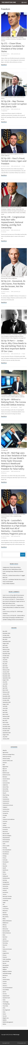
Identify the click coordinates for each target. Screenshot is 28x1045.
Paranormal (5, 941)
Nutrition (5, 937)
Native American (7, 933)
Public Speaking (6, 959)
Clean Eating (6, 795)
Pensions (5, 945)
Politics (3, 98)
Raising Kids (6, 965)
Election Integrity (7, 835)
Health (14, 97)
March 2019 (5, 722)
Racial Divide (6, 961)
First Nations (6, 851)
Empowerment (15, 276)
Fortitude (9, 211)
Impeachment (20, 211)
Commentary (8, 334)
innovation (22, 514)
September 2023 (6, 641)
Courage (5, 815)
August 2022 (6, 657)
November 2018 (6, 728)
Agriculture (5, 752)
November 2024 (6, 633)
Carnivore (5, 781)
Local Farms (6, 908)
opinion (4, 939)
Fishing (4, 856)
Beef (4, 764)
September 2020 (6, 702)
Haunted (5, 866)
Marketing (5, 914)
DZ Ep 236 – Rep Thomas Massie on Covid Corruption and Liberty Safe (14, 104)
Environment (17, 514)
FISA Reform (6, 854)
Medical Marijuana (7, 920)
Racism (4, 963)
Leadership (9, 212)
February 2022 (6, 669)
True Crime (5, 1006)
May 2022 (5, 663)
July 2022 (5, 659)
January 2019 (6, 724)
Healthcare (7, 155)
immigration (6, 882)
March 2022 (5, 667)
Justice (4, 894)
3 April (20, 407)
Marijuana (5, 910)
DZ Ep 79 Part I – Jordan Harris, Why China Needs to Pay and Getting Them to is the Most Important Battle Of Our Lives (13, 346)
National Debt (4, 278)
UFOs (4, 1008)
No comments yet (16, 53)
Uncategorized (22, 338)
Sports (4, 991)
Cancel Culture (12, 207)
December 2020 (6, 696)
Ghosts (4, 864)
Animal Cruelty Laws (8, 760)
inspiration (5, 888)
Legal (4, 902)
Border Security (6, 774)
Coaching (5, 797)
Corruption (7, 39)
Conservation (11, 514)
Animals (5, 762)
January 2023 (6, 651)
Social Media (23, 212)
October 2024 (6, 635)
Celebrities (5, 785)
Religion (5, 969)
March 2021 (5, 690)
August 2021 (6, 680)
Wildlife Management (8, 1022)
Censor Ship (5, 787)
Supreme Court (6, 997)
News (4, 935)
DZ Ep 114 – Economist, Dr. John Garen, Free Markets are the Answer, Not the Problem (13, 285)
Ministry (5, 926)
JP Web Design (15, 1034)
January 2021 (6, 694)
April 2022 (5, 665)
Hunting (5, 880)
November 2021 (6, 676)
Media (14, 212)
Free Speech (18, 39)
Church (4, 793)
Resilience (5, 975)
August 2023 (6, 643)
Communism (15, 334)
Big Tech (5, 770)
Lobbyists (5, 906)
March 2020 (5, 714)
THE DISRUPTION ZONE (9, 2)
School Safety (6, 979)
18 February (4, 473)
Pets (4, 947)
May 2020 (5, 710)
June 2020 (5, 708)
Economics (13, 39)
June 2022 (5, 661)
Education (9, 276)
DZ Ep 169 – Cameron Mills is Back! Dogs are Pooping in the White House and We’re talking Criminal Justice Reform (14, 617)
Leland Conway (5, 53)
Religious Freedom (7, 971)
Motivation (5, 929)
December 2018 (6, 726)
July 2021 (5, 682)
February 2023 (6, 649)
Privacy (4, 955)
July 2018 (5, 736)
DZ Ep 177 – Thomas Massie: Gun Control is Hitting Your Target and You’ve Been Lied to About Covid (14, 601)
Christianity (3, 209)
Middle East (17, 336)
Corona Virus (4, 97)
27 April (23, 353)
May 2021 (5, 686)
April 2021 (5, 688)
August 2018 (6, 734)
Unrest (2, 214)
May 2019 (5, 720)
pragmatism (14, 278)
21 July (23, 166)
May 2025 (5, 631)
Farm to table (6, 845)
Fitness (4, 858)
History (4, 874)
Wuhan (4, 1024)
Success (5, 993)
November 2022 (6, 653)
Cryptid (4, 823)
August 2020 (6, 704)
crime (2, 448)
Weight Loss (6, 1018)
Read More (4, 64)
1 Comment (14, 407)
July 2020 (5, 706)
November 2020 (6, 698)
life (3, 904)
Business (3, 334)
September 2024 (6, 637)
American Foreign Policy (6, 37)
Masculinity (5, 916)
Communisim (6, 801)
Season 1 (5, 985)
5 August (3, 293)
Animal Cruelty (6, 758)
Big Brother (15, 37)
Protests (17, 212)
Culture (17, 209)
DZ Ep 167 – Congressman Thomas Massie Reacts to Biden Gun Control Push (13, 607)
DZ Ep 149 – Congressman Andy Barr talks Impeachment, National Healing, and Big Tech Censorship (13, 222)
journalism (5, 892)
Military (21, 336)
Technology (3, 517)
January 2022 (6, 672)
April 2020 (5, 712)
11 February (4, 537)
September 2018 (6, 732)
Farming (5, 847)
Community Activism (8, 805)
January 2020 (6, 718)
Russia (4, 977)
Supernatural (6, 995)
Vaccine (5, 1016)
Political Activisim (20, 97)
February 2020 (6, 716)
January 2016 (6, 738)
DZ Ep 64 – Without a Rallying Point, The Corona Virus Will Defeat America (13, 402)
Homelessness (6, 878)
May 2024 (5, 639)
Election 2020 (6, 833)
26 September (4, 55)
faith (20, 209)
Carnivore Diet (6, 783)
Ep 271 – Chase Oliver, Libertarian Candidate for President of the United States (13, 47)
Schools (5, 981)
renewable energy (17, 516)
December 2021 (6, 674)
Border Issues (6, 772)
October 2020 (6, 700)
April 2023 (5, 645)
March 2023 (5, 647)
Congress (9, 209)
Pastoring (5, 943)
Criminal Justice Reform (8, 819)
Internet (5, 890)
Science (4, 983)
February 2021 (6, 692)
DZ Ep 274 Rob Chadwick (8, 583)
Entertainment (6, 839)
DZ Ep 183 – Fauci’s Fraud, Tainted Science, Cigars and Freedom (13, 161)
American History (5, 207)
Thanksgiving (6, 1004)
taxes (4, 999)
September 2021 (6, 678)
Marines (5, 912)
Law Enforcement (7, 898)
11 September (4, 110)
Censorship (18, 207)
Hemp (4, 872)
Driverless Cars (6, 827)
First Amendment (7, 849)
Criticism (13, 209)
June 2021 (5, 684)
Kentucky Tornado (7, 896)
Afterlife (5, 750)
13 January (3, 231)
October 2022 (6, 655)
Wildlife (4, 1020)
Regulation (15, 338)
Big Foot (5, 768)
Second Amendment (20, 448)
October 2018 (6, 730)
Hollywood (5, 876)
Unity (4, 1012)
